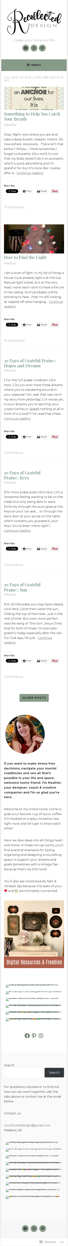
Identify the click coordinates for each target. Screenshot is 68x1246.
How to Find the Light (25, 257)
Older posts (34, 697)
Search (9, 1065)
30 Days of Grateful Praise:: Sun (22, 587)
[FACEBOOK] (25, 1228)
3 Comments (13, 677)
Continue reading (30, 173)
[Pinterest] (34, 1036)
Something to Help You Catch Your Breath (32, 116)
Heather (10, 125)
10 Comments (14, 340)
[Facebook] (26, 48)
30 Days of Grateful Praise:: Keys (22, 475)
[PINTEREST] (43, 1228)
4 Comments (13, 453)
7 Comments (13, 565)
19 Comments (14, 207)
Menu (36, 65)
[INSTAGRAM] (34, 1228)
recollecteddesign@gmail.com (27, 1125)
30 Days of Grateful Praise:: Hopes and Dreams (30, 363)
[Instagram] (34, 48)
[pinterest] (42, 48)
